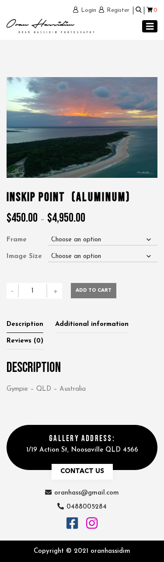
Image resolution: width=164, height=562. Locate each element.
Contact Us (82, 471)
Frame (17, 240)
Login (88, 10)
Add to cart (94, 290)
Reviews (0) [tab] (25, 341)
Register (118, 10)
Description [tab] (25, 324)
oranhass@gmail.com (86, 493)
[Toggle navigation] (150, 26)
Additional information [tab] (92, 324)
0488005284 (86, 507)
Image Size (24, 256)
